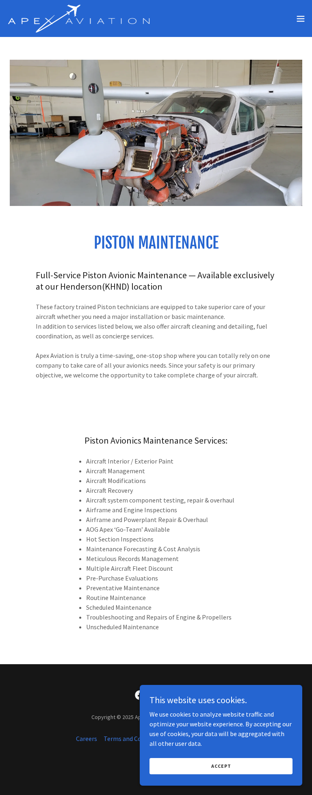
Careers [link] (86, 738)
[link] (78, 18)
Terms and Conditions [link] (134, 738)
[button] (300, 19)
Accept (221, 766)
